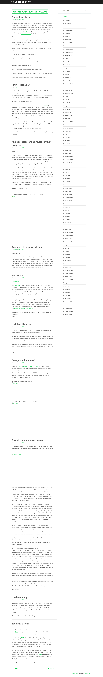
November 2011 (69, 52)
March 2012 (68, 39)
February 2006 (68, 264)
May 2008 (67, 178)
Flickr (16, 632)
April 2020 (67, 20)
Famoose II (17, 275)
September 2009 (69, 128)
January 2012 (68, 46)
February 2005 (68, 301)
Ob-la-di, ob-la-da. (21, 17)
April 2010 (67, 109)
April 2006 (67, 257)
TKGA (46, 105)
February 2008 (68, 188)
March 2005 (68, 298)
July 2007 (67, 210)
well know (17, 285)
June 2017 (67, 27)
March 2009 (68, 147)
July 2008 (67, 172)
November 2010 (69, 87)
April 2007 (67, 219)
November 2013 (69, 30)
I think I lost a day (21, 84)
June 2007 (67, 213)
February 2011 (68, 77)
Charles (40, 654)
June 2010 (67, 102)
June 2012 (67, 33)
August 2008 (68, 169)
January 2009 (68, 153)
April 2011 (67, 71)
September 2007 (69, 204)
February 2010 (68, 115)
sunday (15, 19)
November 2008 (69, 159)
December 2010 (69, 83)
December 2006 (69, 232)
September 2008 (69, 166)
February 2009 (68, 150)
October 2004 (68, 314)
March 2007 (68, 222)
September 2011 (69, 55)
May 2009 (67, 140)
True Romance (27, 32)
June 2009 (67, 137)
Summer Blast (15, 281)
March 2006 (68, 260)
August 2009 (68, 131)
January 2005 (68, 305)
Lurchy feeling (19, 597)
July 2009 (67, 134)
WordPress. (87, 673)
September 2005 (69, 279)
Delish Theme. (75, 673)
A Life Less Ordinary (26, 34)
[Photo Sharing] (32, 217)
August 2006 (68, 245)
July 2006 (67, 248)
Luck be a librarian (21, 324)
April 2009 (67, 143)
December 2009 (69, 121)
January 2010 (68, 118)
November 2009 (69, 125)
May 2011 (67, 68)
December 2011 (69, 49)
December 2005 (69, 270)
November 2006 (69, 235)
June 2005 (67, 289)
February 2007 (68, 226)
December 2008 (69, 156)
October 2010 (68, 90)
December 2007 (69, 194)
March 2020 (68, 23)
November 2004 (69, 311)
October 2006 (68, 238)
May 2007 (67, 216)
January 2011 (68, 80)
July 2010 (67, 99)
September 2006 (69, 241)
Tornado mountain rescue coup (28, 440)
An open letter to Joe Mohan (27, 247)
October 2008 (68, 162)
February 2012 (68, 42)
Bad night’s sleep (20, 623)
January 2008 (68, 191)
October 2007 (68, 200)
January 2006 (68, 267)
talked (19, 366)
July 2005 (67, 286)
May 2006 (67, 254)
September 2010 (69, 93)
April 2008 (67, 181)
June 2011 (67, 65)
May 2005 (67, 292)
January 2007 (68, 229)
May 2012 (67, 36)
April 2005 (67, 295)
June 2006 (67, 251)
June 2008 (67, 175)
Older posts (16, 668)
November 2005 (69, 273)
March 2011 (68, 74)
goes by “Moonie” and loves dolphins (23, 308)
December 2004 (69, 308)
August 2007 (68, 207)
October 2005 (68, 276)
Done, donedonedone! (23, 360)
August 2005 (68, 283)
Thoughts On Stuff (21, 2)
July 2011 (67, 61)
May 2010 (67, 106)
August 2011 (68, 58)
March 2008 (68, 185)
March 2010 (68, 112)
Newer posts (52, 668)
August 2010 (68, 96)
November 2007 (69, 197)
